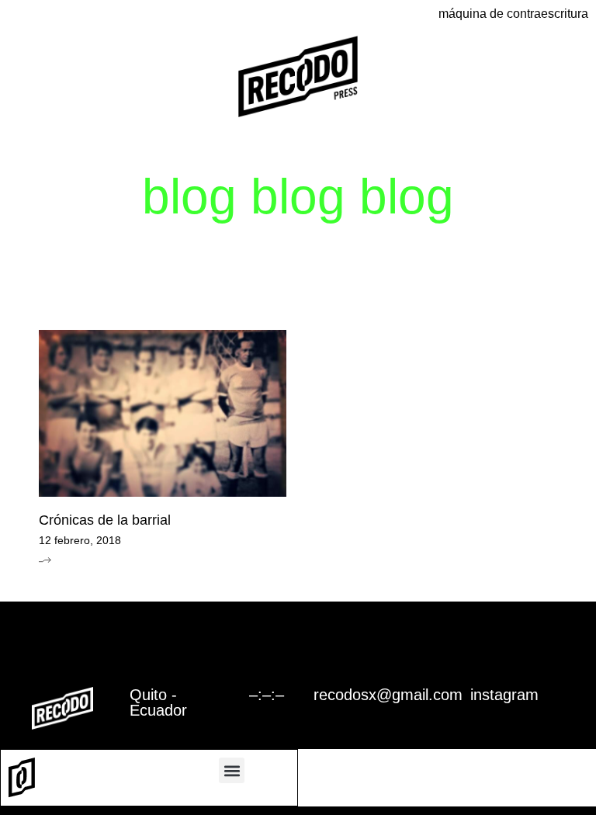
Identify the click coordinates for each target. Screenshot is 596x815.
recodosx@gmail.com (388, 694)
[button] (231, 770)
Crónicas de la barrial (105, 520)
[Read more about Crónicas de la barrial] (45, 559)
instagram (504, 694)
